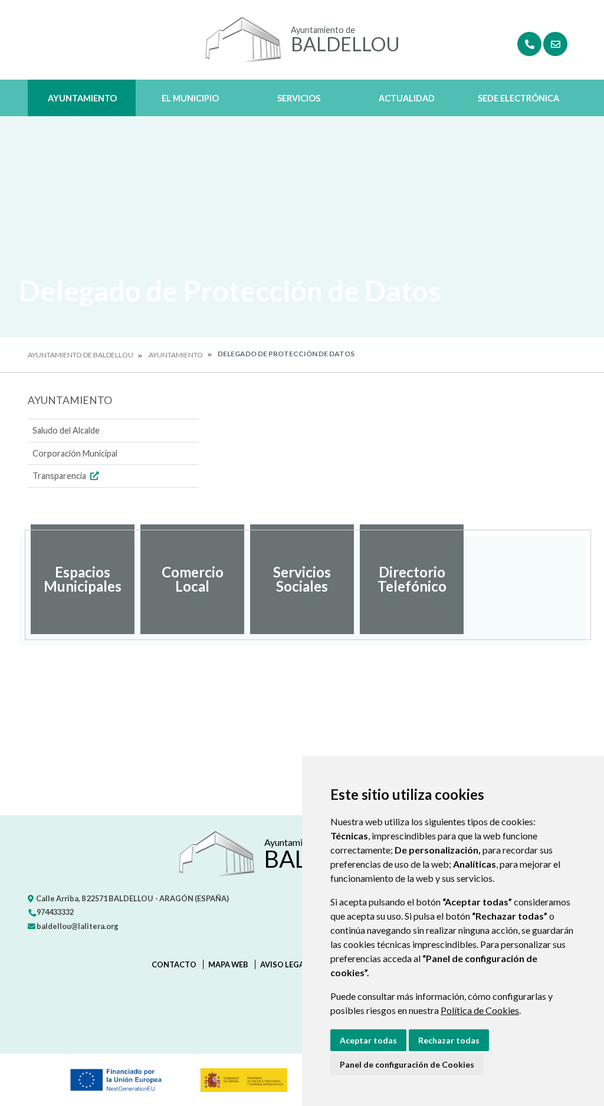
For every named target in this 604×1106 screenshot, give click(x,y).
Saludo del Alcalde (66, 430)
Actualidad (407, 98)
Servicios (298, 98)
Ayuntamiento (82, 98)
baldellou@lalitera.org (77, 926)
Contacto (174, 964)
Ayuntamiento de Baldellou (80, 354)
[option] (82, 579)
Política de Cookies (480, 1010)
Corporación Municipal (74, 453)
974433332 (54, 912)
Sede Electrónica (518, 98)
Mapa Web (228, 964)
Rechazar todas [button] (449, 1040)
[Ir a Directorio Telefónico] (529, 44)
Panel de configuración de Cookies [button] (407, 1064)
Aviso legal (284, 964)
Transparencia (60, 476)
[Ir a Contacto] (555, 44)
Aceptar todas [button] (368, 1040)
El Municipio (190, 98)
